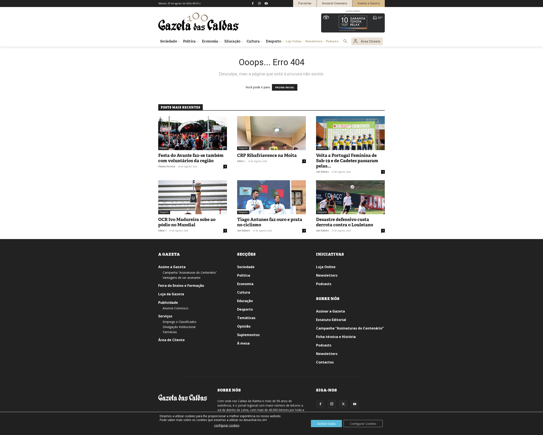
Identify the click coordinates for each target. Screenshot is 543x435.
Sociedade (246, 267)
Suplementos (248, 334)
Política (163, 148)
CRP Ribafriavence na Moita (267, 155)
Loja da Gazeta (171, 294)
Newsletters (326, 275)
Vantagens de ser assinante (181, 278)
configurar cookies (226, 425)
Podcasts (323, 284)
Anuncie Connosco (175, 308)
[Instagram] (259, 3)
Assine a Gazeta (172, 267)
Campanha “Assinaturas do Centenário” (190, 272)
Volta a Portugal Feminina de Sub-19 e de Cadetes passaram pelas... (347, 160)
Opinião (244, 326)
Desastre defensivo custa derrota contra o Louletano (344, 222)
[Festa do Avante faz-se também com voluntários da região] (192, 133)
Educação (245, 300)
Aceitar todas (326, 424)
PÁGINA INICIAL (284, 87)
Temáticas (246, 317)
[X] (343, 404)
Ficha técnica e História (336, 336)
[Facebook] (252, 3)
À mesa (243, 343)
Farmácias (170, 332)
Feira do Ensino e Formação (181, 285)
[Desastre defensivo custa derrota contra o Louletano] (350, 197)
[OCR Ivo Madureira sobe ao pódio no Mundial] (192, 197)
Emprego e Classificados (179, 322)
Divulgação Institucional (179, 327)
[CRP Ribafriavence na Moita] (271, 133)
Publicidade (168, 302)
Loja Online (326, 267)
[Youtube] (266, 3)
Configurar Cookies (363, 424)
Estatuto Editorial (331, 319)
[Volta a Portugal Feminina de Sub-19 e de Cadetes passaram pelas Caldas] (350, 133)
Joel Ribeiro (322, 171)
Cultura (243, 292)
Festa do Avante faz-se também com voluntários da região (191, 158)
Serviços (165, 316)
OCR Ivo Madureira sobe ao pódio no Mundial (187, 222)
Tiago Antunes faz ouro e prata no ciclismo (269, 222)
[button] (345, 41)
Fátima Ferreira (166, 166)
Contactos (325, 362)
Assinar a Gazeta (330, 311)
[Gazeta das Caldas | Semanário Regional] (198, 22)
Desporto (243, 148)
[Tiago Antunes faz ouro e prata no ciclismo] (271, 197)
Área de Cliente (171, 340)
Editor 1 (241, 161)
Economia (245, 284)
